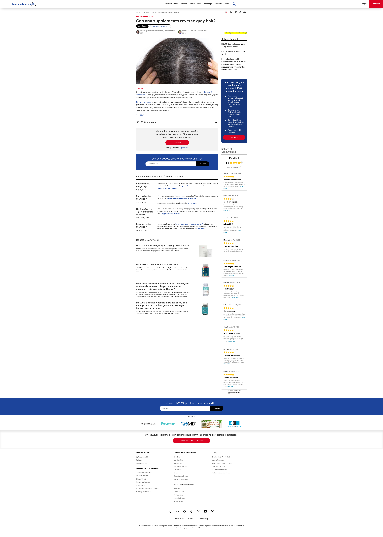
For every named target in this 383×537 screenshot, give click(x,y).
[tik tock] (170, 511)
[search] (234, 4)
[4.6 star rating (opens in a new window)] (236, 162)
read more (227, 210)
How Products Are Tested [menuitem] (221, 457)
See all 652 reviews (234, 167)
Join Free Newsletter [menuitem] (181, 479)
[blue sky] (212, 511)
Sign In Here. (184, 148)
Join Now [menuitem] (177, 457)
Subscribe (202, 164)
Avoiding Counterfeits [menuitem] (143, 492)
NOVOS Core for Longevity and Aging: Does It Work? (233, 45)
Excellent (234, 158)
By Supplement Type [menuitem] (143, 457)
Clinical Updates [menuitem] (141, 479)
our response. (203, 229)
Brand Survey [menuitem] (140, 485)
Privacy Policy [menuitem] (203, 519)
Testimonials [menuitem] (178, 495)
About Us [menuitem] (177, 489)
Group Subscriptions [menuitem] (181, 476)
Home (138, 12)
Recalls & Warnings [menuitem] (143, 482)
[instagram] (184, 511)
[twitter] (198, 511)
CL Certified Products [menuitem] (219, 470)
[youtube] (177, 511)
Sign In (364, 4)
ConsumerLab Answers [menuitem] (144, 473)
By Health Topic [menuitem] (141, 463)
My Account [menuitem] (178, 463)
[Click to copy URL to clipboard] (240, 12)
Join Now (376, 4)
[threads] (191, 511)
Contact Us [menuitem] (177, 470)
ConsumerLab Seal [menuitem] (218, 466)
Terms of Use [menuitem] (180, 519)
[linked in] (205, 511)
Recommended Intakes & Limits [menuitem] (147, 489)
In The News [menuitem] (178, 501)
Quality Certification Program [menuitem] (221, 463)
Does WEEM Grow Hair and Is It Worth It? (233, 53)
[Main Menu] (4, 4)
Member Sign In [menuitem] (179, 460)
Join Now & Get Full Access (191, 441)
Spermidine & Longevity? (159, 26)
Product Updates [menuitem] (142, 476)
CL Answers (146, 12)
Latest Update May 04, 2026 (236, 33)
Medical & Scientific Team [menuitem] (221, 473)
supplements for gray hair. (171, 214)
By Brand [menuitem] (139, 460)
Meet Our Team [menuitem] (179, 492)
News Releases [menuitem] (179, 498)
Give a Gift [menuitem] (177, 473)
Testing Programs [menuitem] (218, 460)
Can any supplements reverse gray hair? (189, 224)
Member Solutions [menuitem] (180, 466)
